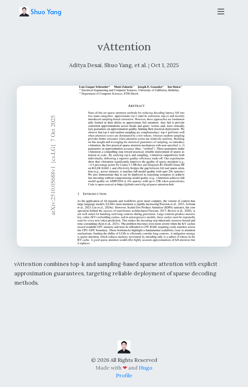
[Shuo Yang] (124, 346)
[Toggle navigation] (221, 11)
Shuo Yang (45, 11)
